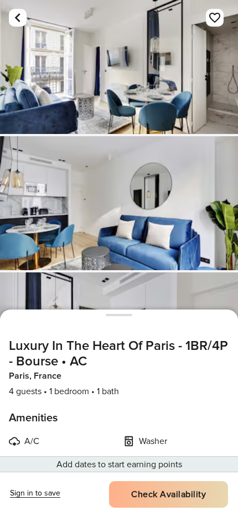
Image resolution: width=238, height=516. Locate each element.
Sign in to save (35, 493)
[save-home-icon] (215, 18)
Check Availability (168, 494)
